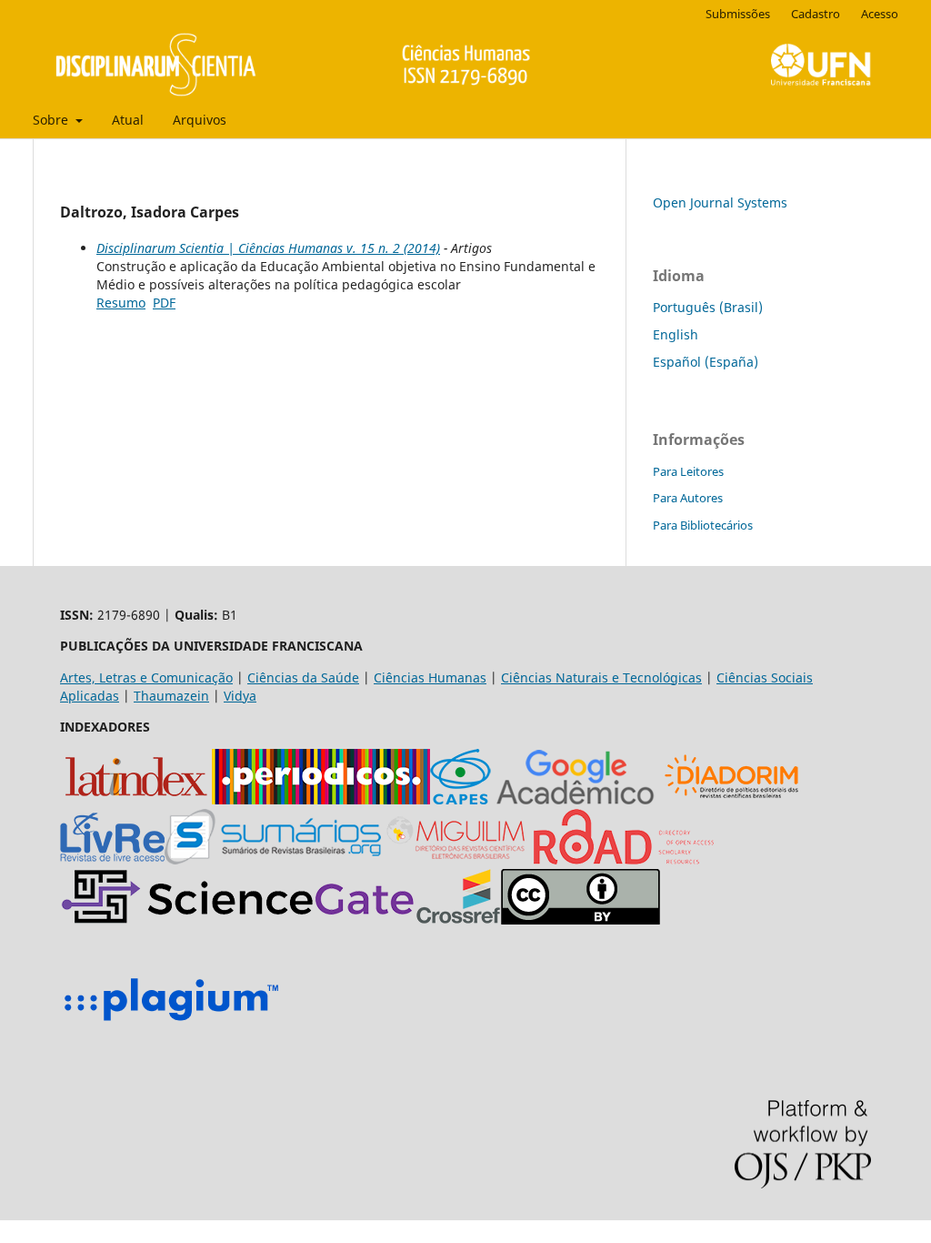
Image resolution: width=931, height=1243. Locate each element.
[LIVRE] (112, 859)
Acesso (879, 13)
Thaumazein (171, 695)
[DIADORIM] (731, 799)
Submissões (738, 13)
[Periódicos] (321, 799)
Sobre (52, 119)
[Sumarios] (273, 859)
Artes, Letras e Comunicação (146, 677)
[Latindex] (136, 799)
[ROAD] (624, 859)
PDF (164, 302)
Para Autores (688, 498)
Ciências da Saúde (303, 677)
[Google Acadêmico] (575, 799)
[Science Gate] (237, 919)
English (675, 334)
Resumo (120, 302)
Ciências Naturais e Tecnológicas (601, 677)
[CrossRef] (458, 919)
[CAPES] (460, 799)
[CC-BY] (580, 919)
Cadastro (815, 13)
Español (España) (705, 361)
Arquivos (199, 119)
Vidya (240, 695)
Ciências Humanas (430, 677)
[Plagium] (171, 1023)
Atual (128, 119)
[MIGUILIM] (457, 859)
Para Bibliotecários (703, 525)
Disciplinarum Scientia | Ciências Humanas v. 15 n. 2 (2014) (268, 248)
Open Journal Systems (720, 202)
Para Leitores (688, 471)
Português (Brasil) (708, 307)
